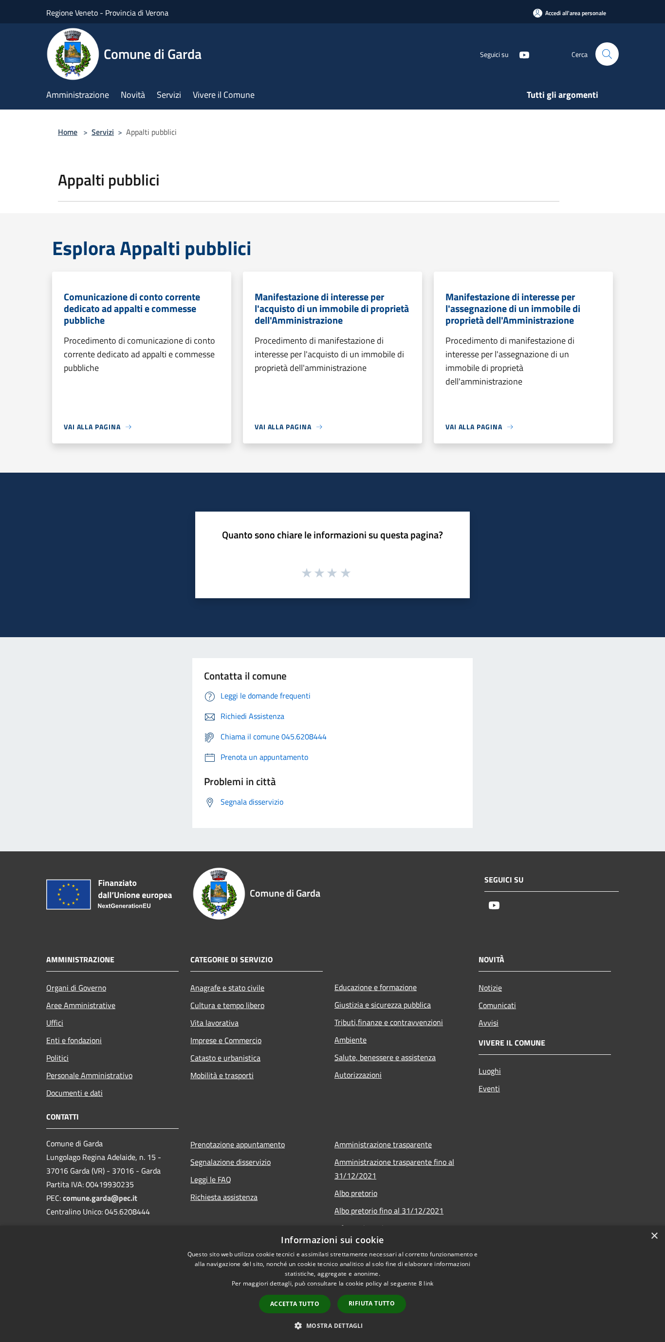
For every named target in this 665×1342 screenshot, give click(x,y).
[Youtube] (520, 53)
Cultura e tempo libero (227, 1005)
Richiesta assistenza (224, 1197)
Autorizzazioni (358, 1075)
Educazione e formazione (375, 987)
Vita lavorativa (214, 1023)
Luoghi (490, 1071)
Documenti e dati (74, 1093)
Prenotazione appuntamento (237, 1144)
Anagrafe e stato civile (227, 987)
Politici (57, 1058)
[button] (332, 1325)
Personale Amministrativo (89, 1075)
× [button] (654, 1236)
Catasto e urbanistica (225, 1058)
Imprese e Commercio (225, 1040)
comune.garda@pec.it (100, 1198)
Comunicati (497, 1005)
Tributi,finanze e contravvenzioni (388, 1022)
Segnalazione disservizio (230, 1162)
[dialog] (332, 1284)
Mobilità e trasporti (222, 1075)
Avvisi (489, 1023)
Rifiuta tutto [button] (372, 1303)
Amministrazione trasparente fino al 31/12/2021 (394, 1168)
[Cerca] (607, 54)
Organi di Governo (76, 987)
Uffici (54, 1023)
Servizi (103, 132)
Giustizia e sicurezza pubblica (382, 1005)
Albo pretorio (355, 1193)
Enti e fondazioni (74, 1040)
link (428, 1283)
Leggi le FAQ (210, 1179)
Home (67, 132)
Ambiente (350, 1040)
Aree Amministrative (80, 1005)
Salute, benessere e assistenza (385, 1057)
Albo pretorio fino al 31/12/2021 (388, 1210)
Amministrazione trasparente (383, 1144)
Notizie (490, 987)
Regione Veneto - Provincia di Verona (107, 12)
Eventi (489, 1088)
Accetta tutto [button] (294, 1304)
